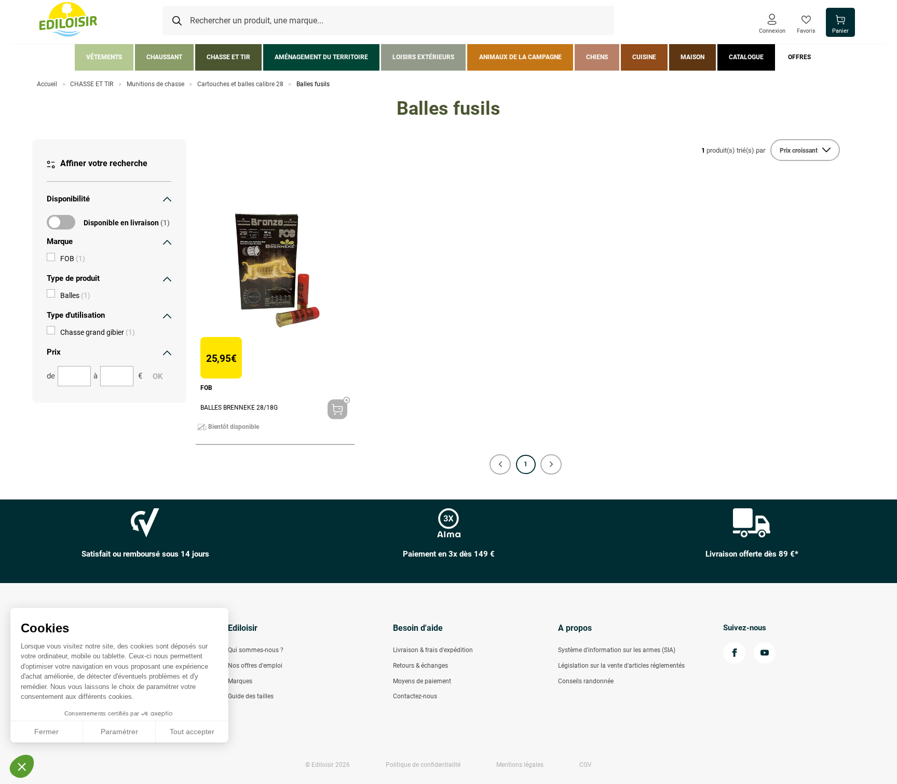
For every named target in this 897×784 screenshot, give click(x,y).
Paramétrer (119, 731)
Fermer (46, 731)
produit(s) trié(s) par (733, 150)
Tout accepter (192, 731)
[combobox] (388, 21)
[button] (500, 464)
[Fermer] (167, 199)
